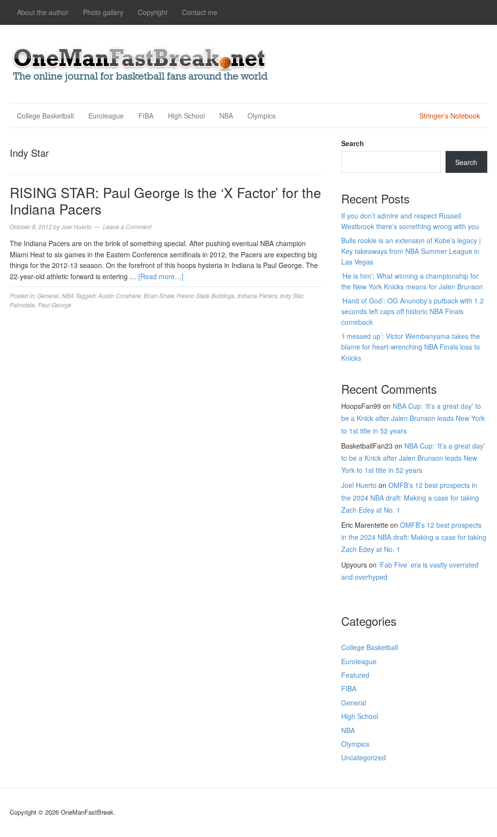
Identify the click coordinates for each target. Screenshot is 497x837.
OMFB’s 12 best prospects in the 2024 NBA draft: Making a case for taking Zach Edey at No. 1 (410, 497)
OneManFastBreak (141, 62)
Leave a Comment (127, 226)
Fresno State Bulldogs (205, 295)
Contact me (199, 12)
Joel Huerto (359, 485)
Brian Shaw (159, 295)
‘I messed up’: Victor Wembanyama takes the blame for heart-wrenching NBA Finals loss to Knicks (410, 347)
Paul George (54, 305)
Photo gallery (103, 12)
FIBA (145, 115)
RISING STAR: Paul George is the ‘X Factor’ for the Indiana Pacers (165, 200)
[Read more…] (160, 276)
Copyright (152, 12)
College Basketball (45, 115)
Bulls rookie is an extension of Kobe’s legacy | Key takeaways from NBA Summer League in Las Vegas (411, 251)
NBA (226, 115)
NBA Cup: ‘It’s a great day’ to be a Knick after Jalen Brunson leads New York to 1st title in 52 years (413, 418)
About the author (42, 12)
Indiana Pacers (257, 295)
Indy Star (291, 295)
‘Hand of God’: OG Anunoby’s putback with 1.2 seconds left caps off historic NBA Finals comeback (412, 311)
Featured (355, 675)
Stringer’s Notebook (449, 115)
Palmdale (22, 305)
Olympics (262, 115)
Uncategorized (363, 757)
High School (186, 115)
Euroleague (106, 115)
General (48, 295)
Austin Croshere (119, 295)
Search (352, 143)
